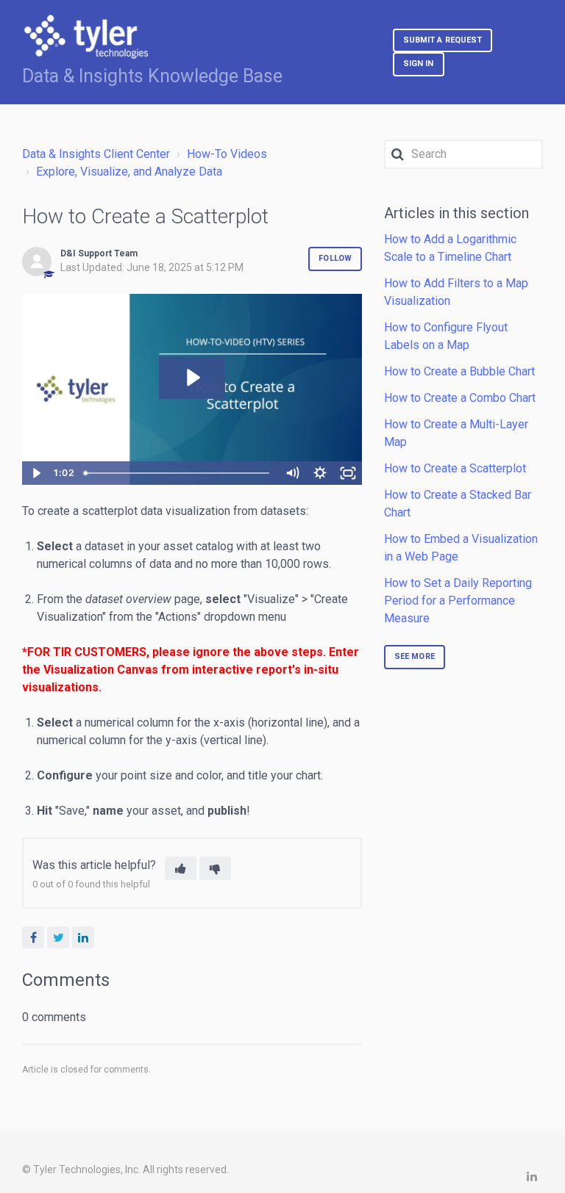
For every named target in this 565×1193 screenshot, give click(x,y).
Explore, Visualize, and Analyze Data (129, 172)
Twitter (58, 937)
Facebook (33, 937)
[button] (180, 868)
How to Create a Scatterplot (455, 468)
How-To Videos (227, 154)
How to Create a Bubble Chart (459, 371)
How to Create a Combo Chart (460, 398)
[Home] (86, 37)
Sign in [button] (418, 63)
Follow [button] (335, 258)
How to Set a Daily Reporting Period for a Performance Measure (458, 600)
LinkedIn (83, 937)
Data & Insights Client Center (96, 154)
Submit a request (443, 40)
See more (414, 656)
